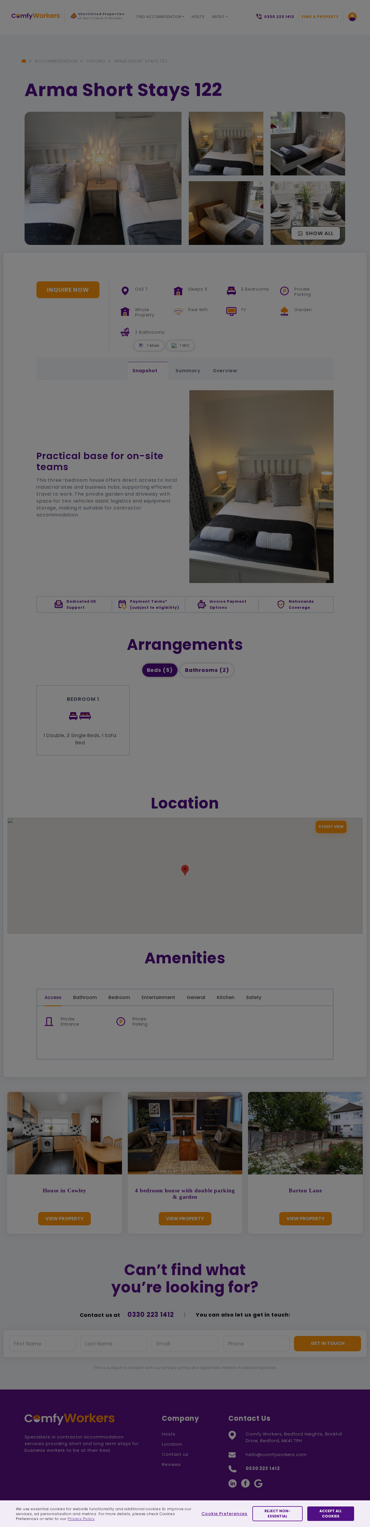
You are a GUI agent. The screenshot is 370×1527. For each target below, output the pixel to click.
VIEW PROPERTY (64, 1218)
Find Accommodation (159, 16)
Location (172, 1444)
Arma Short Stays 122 (140, 61)
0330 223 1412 (150, 1314)
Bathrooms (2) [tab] (207, 670)
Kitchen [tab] (225, 997)
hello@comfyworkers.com (276, 1454)
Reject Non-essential (277, 1513)
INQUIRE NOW (68, 290)
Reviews (171, 1464)
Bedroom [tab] (119, 997)
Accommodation (56, 61)
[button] (200, 345)
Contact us (175, 1454)
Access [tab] (53, 997)
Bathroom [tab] (85, 997)
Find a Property (320, 16)
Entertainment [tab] (158, 997)
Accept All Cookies (330, 1513)
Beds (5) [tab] (160, 670)
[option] (98, 18)
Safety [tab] (253, 997)
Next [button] (76, 28)
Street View (331, 826)
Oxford (95, 61)
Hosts (198, 16)
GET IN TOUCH (328, 1343)
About (218, 16)
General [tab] (196, 997)
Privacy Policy (81, 1518)
